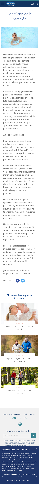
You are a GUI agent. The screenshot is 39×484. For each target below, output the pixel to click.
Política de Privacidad (24, 442)
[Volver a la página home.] (10, 4)
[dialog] (19, 465)
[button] (19, 480)
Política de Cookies (25, 460)
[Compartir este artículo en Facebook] (18, 281)
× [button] (36, 448)
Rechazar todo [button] (29, 475)
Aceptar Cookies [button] (10, 475)
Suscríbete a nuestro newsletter (19, 431)
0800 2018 (19, 418)
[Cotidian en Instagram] (20, 424)
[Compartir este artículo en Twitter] (23, 281)
